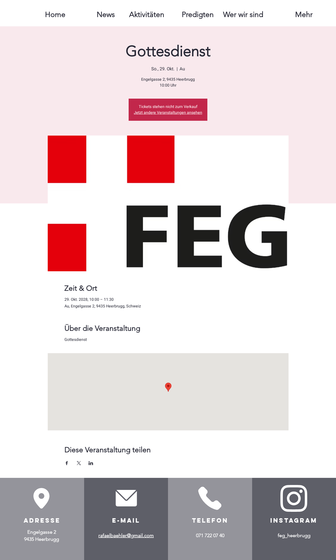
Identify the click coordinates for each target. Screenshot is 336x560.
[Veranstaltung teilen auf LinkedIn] (91, 463)
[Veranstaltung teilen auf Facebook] (66, 463)
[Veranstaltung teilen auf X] (78, 463)
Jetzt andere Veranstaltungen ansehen (168, 113)
